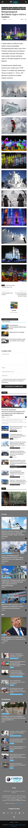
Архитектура (4, 342)
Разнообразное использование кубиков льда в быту (17, 327)
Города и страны (9, 5)
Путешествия (23, 9)
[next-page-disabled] (5, 346)
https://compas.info (14, 312)
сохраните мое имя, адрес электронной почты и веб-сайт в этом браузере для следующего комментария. (13, 381)
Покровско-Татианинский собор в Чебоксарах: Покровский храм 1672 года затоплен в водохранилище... (18, 482)
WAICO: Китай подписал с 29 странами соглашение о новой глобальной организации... (12, 606)
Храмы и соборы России (15, 447)
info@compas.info (19, 803)
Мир (24, 7)
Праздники (4, 9)
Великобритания (13, 431)
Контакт (16, 822)
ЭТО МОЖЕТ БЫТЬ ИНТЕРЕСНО (9, 319)
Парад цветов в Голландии (16, 332)
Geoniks (4, 19)
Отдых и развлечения (16, 9)
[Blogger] (4, 813)
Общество (4, 634)
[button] (2, 2)
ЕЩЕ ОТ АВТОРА (6, 321)
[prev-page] (2, 346)
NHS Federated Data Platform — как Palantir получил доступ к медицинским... (18, 428)
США (11, 457)
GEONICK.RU (13, 800)
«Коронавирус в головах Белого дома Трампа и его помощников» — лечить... (13, 639)
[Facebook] (7, 813)
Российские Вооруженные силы (16, 676)
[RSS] (15, 813)
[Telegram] (19, 813)
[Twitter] (23, 813)
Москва (11, 751)
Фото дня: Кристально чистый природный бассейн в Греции (21, 294)
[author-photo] (14, 308)
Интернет (12, 743)
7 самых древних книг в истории (7, 293)
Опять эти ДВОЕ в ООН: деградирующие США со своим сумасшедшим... (17, 682)
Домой (2, 5)
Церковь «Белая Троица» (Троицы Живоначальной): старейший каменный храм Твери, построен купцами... (13, 533)
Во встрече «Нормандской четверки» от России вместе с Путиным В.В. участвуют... (17, 655)
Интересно (20, 7)
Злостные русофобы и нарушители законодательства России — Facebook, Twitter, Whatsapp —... (18, 740)
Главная (11, 822)
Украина (11, 667)
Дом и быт (4, 328)
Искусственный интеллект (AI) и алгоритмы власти (11, 407)
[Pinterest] (11, 813)
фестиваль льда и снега (7, 287)
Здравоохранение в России (15, 735)
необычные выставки (10, 285)
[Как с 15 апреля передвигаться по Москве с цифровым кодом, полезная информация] (5, 748)
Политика (12, 685)
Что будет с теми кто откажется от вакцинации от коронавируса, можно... (18, 733)
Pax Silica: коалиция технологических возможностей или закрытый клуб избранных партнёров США (13, 412)
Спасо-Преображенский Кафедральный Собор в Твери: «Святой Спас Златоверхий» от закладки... (12, 558)
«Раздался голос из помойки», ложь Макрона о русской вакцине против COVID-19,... (13, 718)
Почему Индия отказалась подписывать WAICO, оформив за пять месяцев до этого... (18, 436)
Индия (11, 438)
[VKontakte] (14, 817)
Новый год (9, 9)
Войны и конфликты (14, 658)
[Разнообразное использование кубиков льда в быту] (5, 326)
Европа (11, 768)
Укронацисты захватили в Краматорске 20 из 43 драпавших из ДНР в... (18, 765)
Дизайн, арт (15, 7)
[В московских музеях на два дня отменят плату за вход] (5, 340)
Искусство (10, 7)
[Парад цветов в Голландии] (5, 333)
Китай (3, 602)
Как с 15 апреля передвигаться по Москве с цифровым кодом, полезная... (18, 748)
